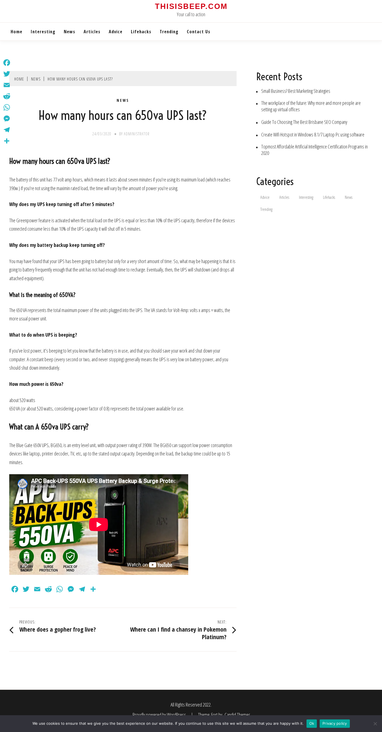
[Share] (6, 141)
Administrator (137, 133)
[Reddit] (6, 96)
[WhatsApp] (6, 107)
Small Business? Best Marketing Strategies (295, 91)
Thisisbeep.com (191, 6)
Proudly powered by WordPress (160, 714)
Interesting (43, 32)
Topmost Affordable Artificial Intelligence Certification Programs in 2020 (314, 149)
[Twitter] (6, 73)
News (69, 32)
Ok (311, 723)
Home (16, 32)
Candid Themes (237, 714)
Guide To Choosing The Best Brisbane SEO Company (304, 122)
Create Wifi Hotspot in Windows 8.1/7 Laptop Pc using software (312, 134)
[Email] (6, 85)
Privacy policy (334, 723)
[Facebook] (6, 62)
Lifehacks (141, 32)
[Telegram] (6, 129)
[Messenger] (6, 118)
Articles (92, 32)
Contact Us (198, 32)
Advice (115, 32)
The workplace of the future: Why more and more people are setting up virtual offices (311, 106)
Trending (169, 32)
